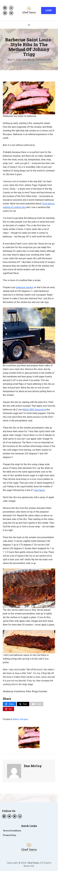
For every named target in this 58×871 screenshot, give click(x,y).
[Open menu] (29, 25)
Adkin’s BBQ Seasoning (33, 409)
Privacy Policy (9, 835)
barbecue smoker (24, 287)
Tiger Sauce (39, 490)
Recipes (24, 719)
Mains (16, 719)
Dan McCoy (28, 59)
